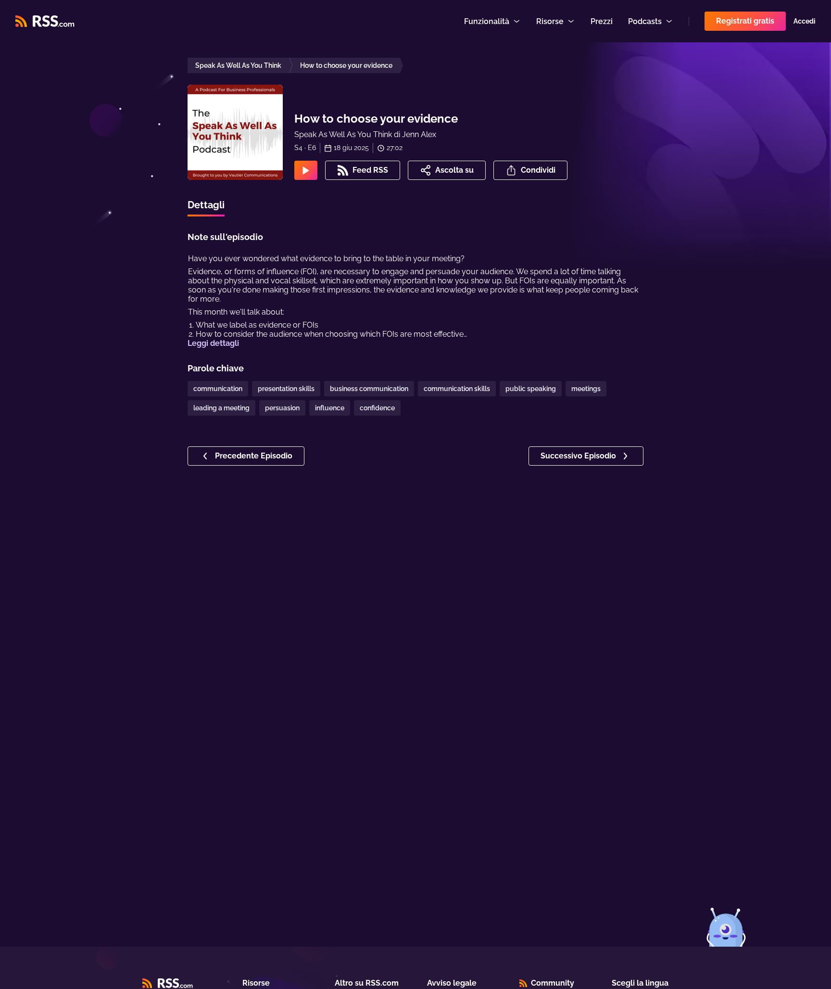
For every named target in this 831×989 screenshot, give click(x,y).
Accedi (804, 21)
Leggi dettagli (213, 343)
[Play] (305, 170)
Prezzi (602, 21)
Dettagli (206, 205)
